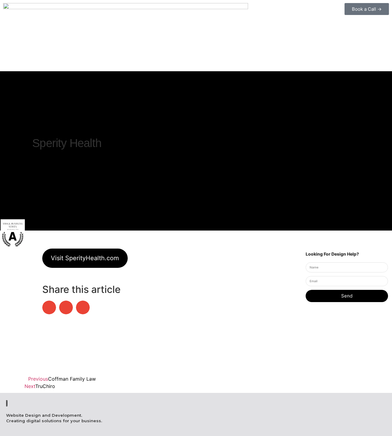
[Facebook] (318, 426)
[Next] (6, 169)
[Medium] (366, 426)
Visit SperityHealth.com (85, 258)
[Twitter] (382, 426)
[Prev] (6, 161)
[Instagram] (334, 426)
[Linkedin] (350, 426)
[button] (49, 307)
